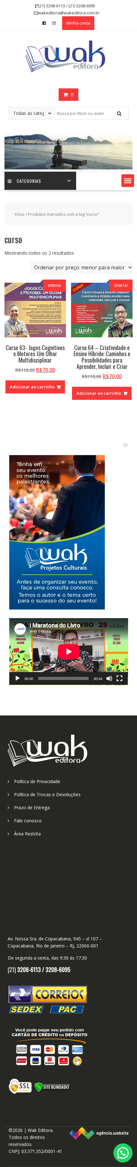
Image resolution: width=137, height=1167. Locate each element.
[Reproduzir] (17, 678)
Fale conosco (28, 821)
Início (20, 214)
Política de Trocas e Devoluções (47, 794)
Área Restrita (27, 834)
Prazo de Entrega (32, 807)
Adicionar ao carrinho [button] (32, 387)
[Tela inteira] (119, 678)
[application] (68, 651)
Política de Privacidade (37, 781)
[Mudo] (109, 678)
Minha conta (78, 23)
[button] (127, 180)
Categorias (29, 180)
